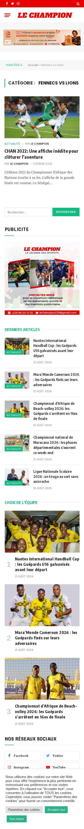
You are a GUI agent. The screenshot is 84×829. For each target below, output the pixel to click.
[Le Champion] (45, 15)
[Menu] (7, 15)
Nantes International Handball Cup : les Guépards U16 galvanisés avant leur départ (55, 348)
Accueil (33, 65)
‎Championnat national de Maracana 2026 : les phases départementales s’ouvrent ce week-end (55, 445)
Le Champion (40, 144)
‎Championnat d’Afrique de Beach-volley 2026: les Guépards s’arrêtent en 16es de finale (55, 411)
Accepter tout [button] (56, 809)
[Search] (78, 3)
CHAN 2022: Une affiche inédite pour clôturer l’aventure (41, 154)
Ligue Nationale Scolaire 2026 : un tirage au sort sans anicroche (55, 476)
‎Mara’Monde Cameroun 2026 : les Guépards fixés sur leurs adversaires (56, 379)
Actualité (12, 144)
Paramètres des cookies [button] (24, 809)
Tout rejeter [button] (16, 819)
